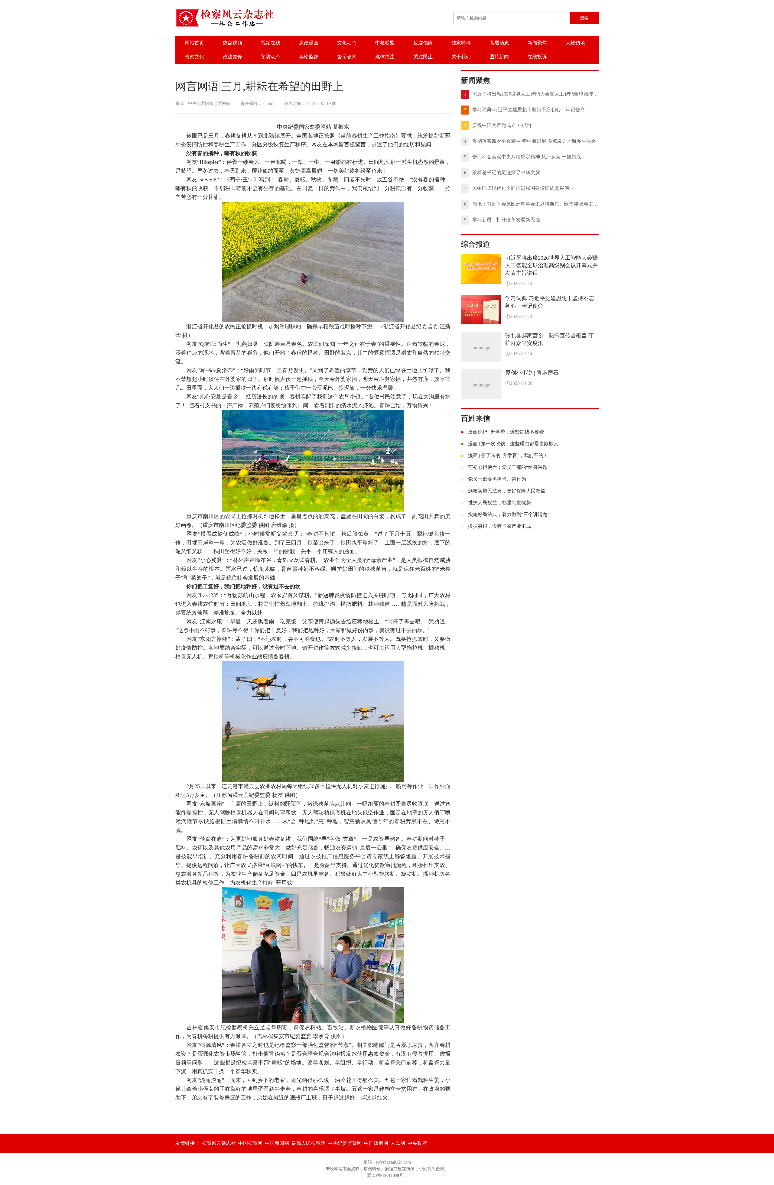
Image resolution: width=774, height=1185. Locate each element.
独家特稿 (461, 42)
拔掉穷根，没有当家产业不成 (499, 526)
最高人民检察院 (308, 1143)
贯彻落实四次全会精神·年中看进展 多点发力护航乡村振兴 (530, 141)
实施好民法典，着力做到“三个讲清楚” (509, 514)
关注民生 (423, 56)
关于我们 (461, 56)
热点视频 (232, 42)
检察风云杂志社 (219, 1143)
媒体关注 (385, 56)
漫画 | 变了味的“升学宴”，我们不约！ (508, 455)
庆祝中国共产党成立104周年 (498, 125)
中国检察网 (250, 1143)
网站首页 (194, 42)
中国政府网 (376, 1143)
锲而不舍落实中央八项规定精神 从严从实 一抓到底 (522, 156)
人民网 (398, 1143)
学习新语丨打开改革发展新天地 (502, 219)
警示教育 (346, 56)
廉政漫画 (308, 42)
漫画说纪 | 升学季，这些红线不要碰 (506, 431)
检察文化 (194, 56)
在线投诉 (537, 56)
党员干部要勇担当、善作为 (497, 479)
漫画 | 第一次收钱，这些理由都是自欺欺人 (513, 443)
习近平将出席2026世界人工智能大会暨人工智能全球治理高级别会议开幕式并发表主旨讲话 (531, 93)
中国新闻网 (277, 1143)
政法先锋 (232, 56)
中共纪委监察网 (345, 1143)
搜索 (584, 18)
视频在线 (270, 42)
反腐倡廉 (423, 42)
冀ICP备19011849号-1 (387, 1175)
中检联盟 (385, 42)
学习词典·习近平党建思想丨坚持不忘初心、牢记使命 (524, 109)
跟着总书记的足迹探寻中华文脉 (502, 172)
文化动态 (346, 42)
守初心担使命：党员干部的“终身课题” (509, 467)
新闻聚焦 (537, 42)
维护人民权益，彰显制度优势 (499, 502)
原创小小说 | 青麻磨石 (531, 373)
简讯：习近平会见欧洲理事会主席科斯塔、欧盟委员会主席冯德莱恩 (531, 203)
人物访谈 (575, 42)
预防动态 (270, 56)
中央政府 (417, 1143)
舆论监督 (308, 56)
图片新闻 (499, 56)
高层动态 (499, 42)
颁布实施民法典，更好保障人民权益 (506, 490)
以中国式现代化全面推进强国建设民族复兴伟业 (519, 188)
